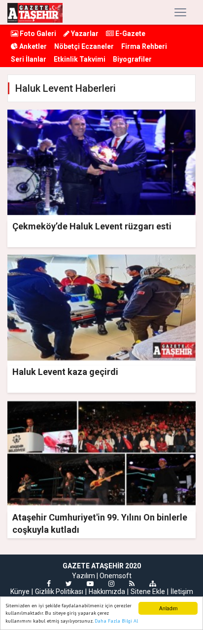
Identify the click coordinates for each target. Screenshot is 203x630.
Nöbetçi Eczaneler (84, 46)
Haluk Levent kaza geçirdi (65, 372)
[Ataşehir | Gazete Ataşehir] (35, 12)
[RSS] (132, 584)
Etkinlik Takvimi (79, 59)
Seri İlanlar (28, 59)
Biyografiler (132, 59)
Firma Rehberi (144, 46)
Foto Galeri (37, 33)
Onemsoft (116, 576)
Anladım (168, 608)
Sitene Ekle (148, 591)
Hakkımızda (107, 591)
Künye (20, 591)
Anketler (32, 46)
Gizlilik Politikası (59, 591)
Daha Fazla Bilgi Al (116, 621)
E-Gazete (129, 33)
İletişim (181, 591)
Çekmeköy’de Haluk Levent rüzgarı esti (91, 226)
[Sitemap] (152, 584)
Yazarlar (84, 33)
